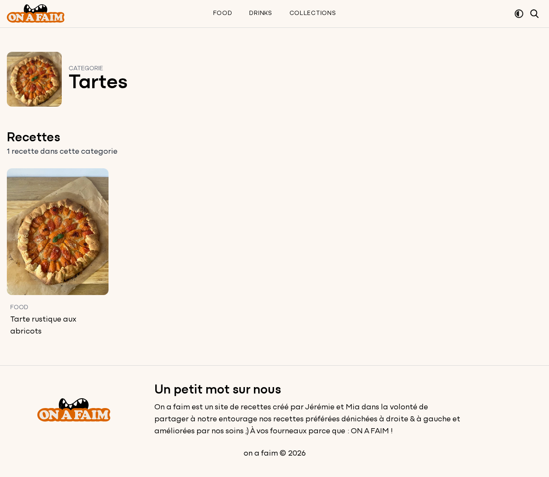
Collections (313, 13)
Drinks (260, 13)
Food (222, 13)
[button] (519, 13)
